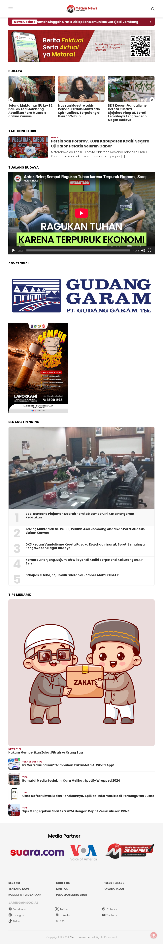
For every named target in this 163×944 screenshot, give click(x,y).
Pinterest (112, 909)
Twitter (64, 909)
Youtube (112, 915)
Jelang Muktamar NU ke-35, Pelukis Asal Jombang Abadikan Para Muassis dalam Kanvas (30, 111)
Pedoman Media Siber (71, 895)
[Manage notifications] (153, 935)
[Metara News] (82, 9)
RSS (62, 921)
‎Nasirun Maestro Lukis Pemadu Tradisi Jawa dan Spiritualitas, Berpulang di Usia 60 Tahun (79, 111)
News (54, 137)
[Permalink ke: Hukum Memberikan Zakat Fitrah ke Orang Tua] (81, 672)
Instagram (19, 915)
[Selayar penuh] (149, 250)
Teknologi (29, 761)
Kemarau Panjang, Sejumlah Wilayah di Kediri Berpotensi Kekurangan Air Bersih (84, 561)
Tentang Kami (18, 889)
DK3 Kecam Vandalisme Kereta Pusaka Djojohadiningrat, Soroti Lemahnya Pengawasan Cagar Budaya (127, 113)
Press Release (114, 883)
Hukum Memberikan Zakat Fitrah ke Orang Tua (45, 752)
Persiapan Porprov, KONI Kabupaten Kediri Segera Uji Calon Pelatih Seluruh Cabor (100, 143)
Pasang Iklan (114, 889)
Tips (18, 749)
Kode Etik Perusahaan (24, 895)
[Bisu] (143, 250)
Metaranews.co (80, 937)
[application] (81, 213)
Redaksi (14, 883)
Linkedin (65, 915)
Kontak (62, 889)
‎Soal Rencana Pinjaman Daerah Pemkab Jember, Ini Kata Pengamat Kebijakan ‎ (79, 515)
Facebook (19, 909)
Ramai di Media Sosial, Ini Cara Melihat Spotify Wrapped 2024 (71, 780)
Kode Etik (63, 883)
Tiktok (16, 921)
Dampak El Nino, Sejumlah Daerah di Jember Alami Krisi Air (72, 575)
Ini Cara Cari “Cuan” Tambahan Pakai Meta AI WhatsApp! (68, 765)
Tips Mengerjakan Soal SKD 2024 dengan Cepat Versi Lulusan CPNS (76, 811)
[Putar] (14, 250)
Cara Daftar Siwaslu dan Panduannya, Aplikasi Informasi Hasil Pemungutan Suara (88, 796)
